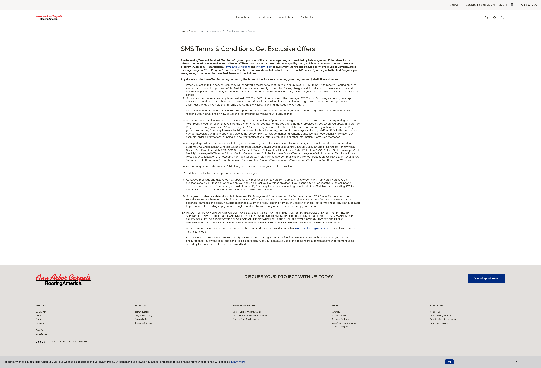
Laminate (40, 323)
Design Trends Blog (143, 315)
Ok (449, 362)
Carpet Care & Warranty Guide (247, 312)
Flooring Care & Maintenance (246, 319)
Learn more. (238, 361)
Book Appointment (488, 278)
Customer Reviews (340, 319)
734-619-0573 (529, 4)
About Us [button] (284, 17)
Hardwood (40, 315)
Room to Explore (339, 315)
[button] (486, 17)
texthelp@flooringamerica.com (312, 228)
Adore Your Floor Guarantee (344, 323)
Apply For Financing (439, 323)
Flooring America (188, 31)
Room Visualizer (141, 312)
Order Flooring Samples (441, 315)
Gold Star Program (340, 326)
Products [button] (241, 17)
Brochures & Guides (143, 323)
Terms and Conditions (237, 66)
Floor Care (40, 330)
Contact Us (307, 17)
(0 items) (502, 17)
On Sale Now (42, 334)
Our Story (336, 312)
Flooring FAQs (140, 319)
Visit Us (454, 4)
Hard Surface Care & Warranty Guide (250, 315)
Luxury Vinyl (41, 312)
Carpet (39, 319)
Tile (37, 326)
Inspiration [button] (263, 17)
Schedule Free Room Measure (443, 319)
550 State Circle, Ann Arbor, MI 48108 (69, 341)
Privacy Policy (264, 66)
